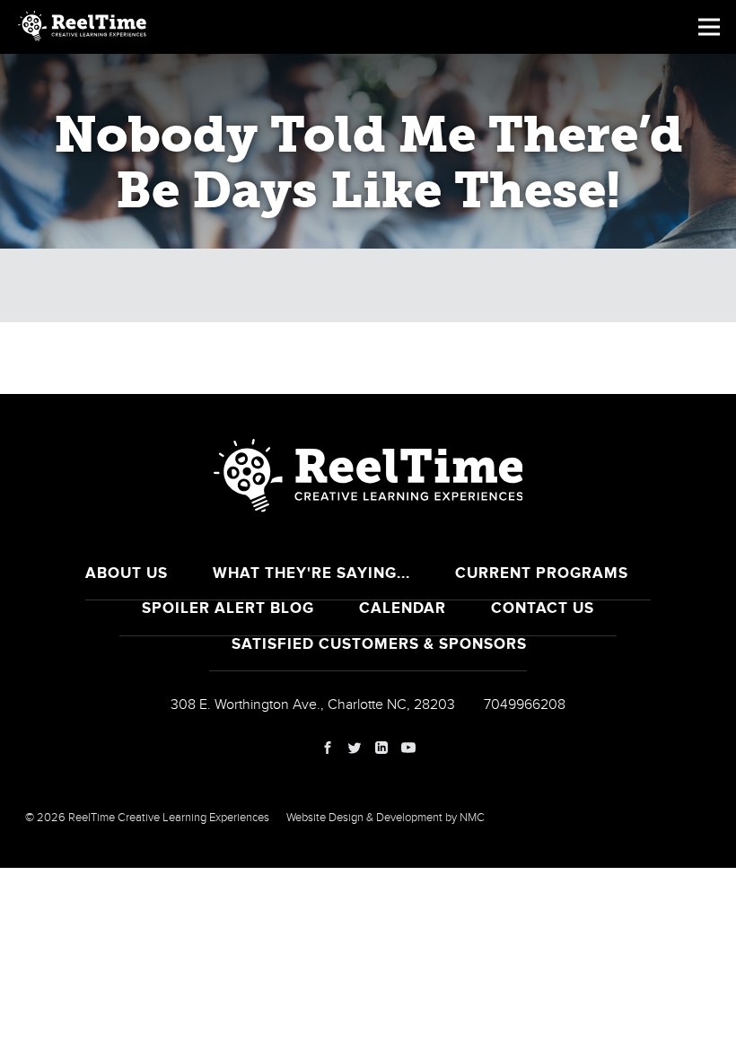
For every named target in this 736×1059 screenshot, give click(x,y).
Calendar (248, 285)
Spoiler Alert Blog (228, 608)
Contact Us (542, 608)
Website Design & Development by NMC (385, 817)
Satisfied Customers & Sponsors (379, 644)
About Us (126, 573)
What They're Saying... (311, 573)
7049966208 (524, 704)
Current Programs (541, 573)
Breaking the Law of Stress (418, 285)
